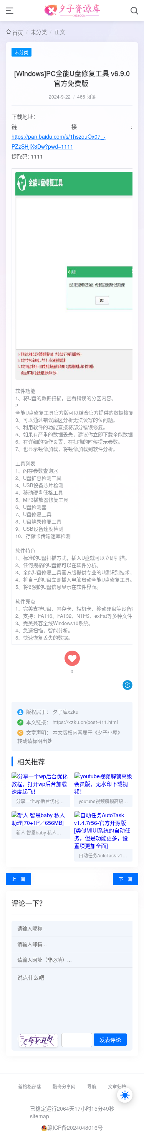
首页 (17, 32)
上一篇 (18, 879)
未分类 (39, 32)
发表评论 (110, 1040)
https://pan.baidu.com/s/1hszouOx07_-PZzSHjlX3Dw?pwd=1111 (59, 141)
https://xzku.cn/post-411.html (85, 722)
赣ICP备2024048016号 (75, 1127)
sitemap (39, 1116)
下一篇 (125, 879)
